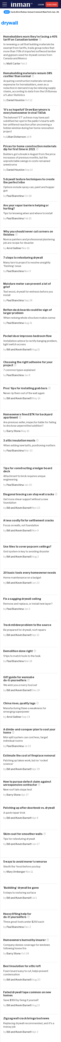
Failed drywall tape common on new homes (27, 994)
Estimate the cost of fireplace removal (29, 755)
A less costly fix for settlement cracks (28, 520)
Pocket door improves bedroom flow (27, 335)
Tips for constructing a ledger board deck (27, 470)
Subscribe (52, 4)
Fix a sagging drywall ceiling (22, 598)
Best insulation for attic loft (22, 966)
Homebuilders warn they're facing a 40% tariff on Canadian (30, 38)
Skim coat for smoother (23, 833)
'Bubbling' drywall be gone (21, 887)
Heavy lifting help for (17, 915)
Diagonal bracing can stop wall (28, 494)
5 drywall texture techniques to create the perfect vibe (29, 181)
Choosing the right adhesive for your (28, 364)
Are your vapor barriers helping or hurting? (26, 207)
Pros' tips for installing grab (25, 388)
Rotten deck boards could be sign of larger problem (27, 311)
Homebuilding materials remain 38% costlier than (27, 75)
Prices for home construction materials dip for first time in (29, 148)
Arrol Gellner (14, 248)
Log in (41, 4)
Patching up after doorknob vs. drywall (29, 807)
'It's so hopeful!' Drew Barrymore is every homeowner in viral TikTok (26, 111)
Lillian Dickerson (16, 136)
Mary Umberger (16, 871)
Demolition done (18, 651)
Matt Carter (13, 63)
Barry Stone (14, 430)
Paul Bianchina (15, 195)
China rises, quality (19, 703)
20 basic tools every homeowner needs (29, 572)
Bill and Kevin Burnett (19, 349)
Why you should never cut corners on (28, 233)
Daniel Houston (16, 100)
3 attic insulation (19, 440)
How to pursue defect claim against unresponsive (27, 783)
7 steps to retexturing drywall (23, 257)
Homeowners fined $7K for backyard (28, 416)
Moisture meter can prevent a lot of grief (27, 285)
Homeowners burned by (24, 939)
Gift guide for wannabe (18, 679)
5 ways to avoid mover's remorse (25, 861)
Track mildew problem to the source (27, 624)
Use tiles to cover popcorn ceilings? (27, 546)
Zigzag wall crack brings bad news (26, 1018)
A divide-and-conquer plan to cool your (29, 731)
